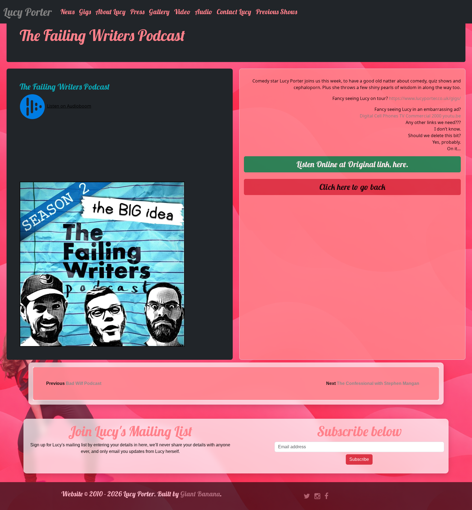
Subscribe (359, 459)
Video (182, 11)
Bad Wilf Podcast (83, 383)
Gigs (85, 11)
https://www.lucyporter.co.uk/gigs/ (425, 98)
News (67, 11)
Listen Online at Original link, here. (352, 164)
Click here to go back (352, 187)
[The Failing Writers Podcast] (102, 264)
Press (137, 11)
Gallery (159, 11)
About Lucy (110, 11)
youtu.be (451, 116)
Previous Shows (276, 11)
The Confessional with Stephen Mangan (378, 383)
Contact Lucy (234, 11)
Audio (203, 11)
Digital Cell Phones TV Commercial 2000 (400, 116)
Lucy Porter (27, 12)
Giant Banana (200, 494)
